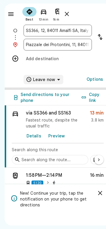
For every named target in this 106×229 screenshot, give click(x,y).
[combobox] (58, 30)
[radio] (29, 13)
